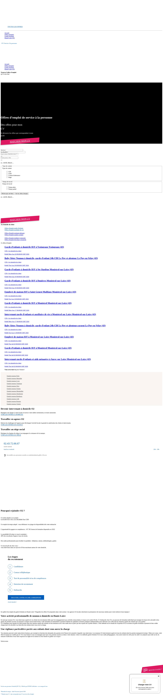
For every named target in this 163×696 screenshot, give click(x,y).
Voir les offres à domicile (12, 414)
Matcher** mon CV (11, 23)
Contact (10, 639)
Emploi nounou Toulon (14, 404)
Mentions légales (13, 656)
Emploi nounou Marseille (14, 378)
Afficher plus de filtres (7, 193)
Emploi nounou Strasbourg (15, 394)
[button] (81, 168)
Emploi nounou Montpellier (15, 391)
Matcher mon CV (20, 141)
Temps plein (12, 187)
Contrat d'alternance (14, 175)
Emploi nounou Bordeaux (14, 396)
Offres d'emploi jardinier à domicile (15, 238)
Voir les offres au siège (11, 435)
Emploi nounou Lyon (13, 381)
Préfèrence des (14, 660)
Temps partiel (12, 189)
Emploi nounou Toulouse (14, 383)
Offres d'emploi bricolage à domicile (15, 240)
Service (3, 150)
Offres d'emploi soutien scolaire (14, 235)
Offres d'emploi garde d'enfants (14, 228)
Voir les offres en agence (12, 424)
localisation (4, 152)
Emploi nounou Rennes (14, 401)
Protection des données (15, 658)
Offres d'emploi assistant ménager (15, 233)
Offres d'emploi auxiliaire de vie (14, 230)
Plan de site (11, 643)
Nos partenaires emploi (15, 641)
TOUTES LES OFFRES (15, 26)
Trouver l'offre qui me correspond (26, 597)
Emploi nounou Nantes (14, 389)
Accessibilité (8, 661)
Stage (10, 177)
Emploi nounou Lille (13, 399)
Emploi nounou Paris (13, 376)
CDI (9, 171)
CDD (10, 173)
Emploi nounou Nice (13, 386)
